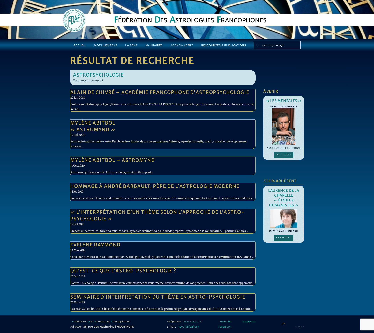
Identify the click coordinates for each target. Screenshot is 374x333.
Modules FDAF (105, 45)
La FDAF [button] (131, 45)
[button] (283, 324)
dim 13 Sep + (283, 154)
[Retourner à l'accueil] (74, 20)
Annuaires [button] (154, 45)
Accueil (80, 45)
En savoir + (283, 237)
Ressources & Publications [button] (223, 45)
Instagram (249, 321)
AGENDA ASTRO (181, 45)
